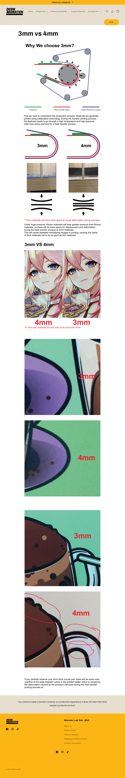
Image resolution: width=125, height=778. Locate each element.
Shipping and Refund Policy (75, 739)
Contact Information (72, 743)
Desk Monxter (16, 769)
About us (68, 726)
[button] (41, 11)
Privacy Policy (70, 730)
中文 (111, 22)
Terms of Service (71, 735)
